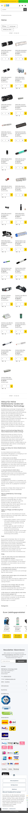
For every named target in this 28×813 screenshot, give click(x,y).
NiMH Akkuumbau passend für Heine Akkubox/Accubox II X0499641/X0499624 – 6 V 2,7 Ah (20, 78)
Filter (4, 26)
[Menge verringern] (2, 59)
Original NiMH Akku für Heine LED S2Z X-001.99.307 (20, 323)
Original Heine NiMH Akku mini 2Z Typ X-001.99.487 (20, 268)
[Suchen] (25, 9)
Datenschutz (12, 808)
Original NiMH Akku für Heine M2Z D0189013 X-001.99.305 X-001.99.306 (7, 350)
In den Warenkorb (7, 636)
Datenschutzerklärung (7, 654)
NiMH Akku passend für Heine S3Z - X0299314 (6, 78)
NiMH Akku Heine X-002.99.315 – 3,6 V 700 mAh (20, 186)
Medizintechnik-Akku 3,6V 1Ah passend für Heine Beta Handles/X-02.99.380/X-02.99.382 (20, 132)
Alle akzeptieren (14, 780)
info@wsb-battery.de (10, 679)
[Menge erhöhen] (8, 59)
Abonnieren (21, 661)
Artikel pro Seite (7, 29)
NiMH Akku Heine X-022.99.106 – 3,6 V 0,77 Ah (6, 132)
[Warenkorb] (25, 5)
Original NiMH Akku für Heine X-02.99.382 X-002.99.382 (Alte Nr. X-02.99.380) (6, 378)
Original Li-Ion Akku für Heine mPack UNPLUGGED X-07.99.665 (21, 296)
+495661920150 (7, 676)
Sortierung (12, 26)
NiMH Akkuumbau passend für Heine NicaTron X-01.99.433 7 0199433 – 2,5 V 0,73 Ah (21, 214)
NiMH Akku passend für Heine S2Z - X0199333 (6, 214)
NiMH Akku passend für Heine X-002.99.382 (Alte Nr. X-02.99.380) (21, 105)
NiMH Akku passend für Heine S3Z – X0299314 (6, 51)
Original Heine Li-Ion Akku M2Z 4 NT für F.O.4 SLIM (6, 268)
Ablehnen (14, 789)
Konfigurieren (14, 785)
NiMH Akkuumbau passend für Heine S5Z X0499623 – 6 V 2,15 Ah (7, 241)
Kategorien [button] (4, 606)
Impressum (5, 808)
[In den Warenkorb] (11, 58)
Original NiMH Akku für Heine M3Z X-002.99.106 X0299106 (20, 350)
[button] (19, 5)
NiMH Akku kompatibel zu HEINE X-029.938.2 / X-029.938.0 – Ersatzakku (21, 51)
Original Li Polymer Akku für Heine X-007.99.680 (6, 296)
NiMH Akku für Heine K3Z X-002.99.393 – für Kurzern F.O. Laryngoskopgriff (6, 186)
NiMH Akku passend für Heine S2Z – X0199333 (6, 105)
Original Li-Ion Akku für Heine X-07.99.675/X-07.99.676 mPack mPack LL (7, 323)
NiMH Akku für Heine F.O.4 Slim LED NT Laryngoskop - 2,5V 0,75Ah (20, 159)
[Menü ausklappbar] (2, 5)
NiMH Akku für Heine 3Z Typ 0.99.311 (6, 159)
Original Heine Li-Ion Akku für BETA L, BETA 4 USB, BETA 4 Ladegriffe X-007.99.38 (20, 241)
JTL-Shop (16, 811)
